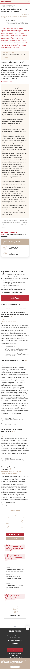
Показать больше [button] (15, 510)
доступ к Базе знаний (15, 298)
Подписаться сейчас (15, 534)
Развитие (15, 643)
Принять (15, 666)
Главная (3, 5)
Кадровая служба (15, 637)
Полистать (15, 538)
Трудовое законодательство (7, 6)
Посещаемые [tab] (22, 308)
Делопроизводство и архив (15, 635)
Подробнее (20, 663)
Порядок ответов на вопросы (15, 657)
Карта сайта (15, 655)
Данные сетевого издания (15, 653)
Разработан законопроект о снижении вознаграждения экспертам (13, 578)
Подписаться (15, 650)
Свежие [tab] (8, 308)
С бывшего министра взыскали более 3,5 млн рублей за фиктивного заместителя (14, 587)
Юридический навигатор (11, 5)
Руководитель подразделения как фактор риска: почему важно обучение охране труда (14, 314)
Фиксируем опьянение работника (12, 360)
